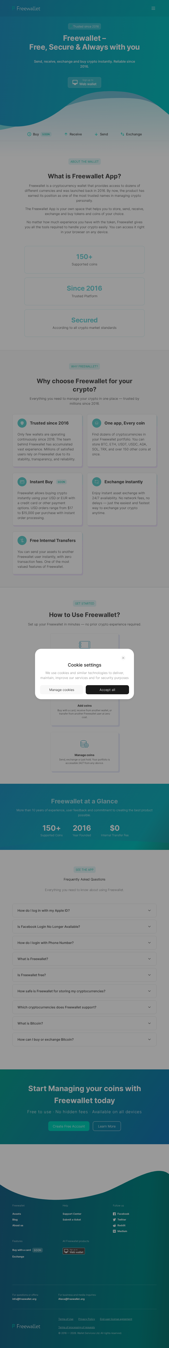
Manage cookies (61, 690)
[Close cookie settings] (123, 658)
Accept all (107, 690)
